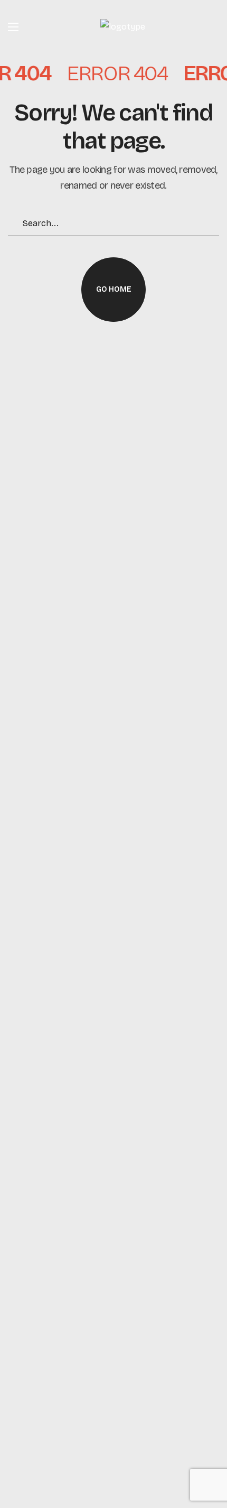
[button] (113, 289)
